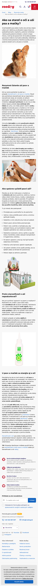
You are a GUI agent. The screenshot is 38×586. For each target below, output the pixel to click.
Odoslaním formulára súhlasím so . (19, 506)
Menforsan (14, 131)
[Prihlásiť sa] (24, 7)
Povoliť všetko (19, 581)
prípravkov (25, 414)
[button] (20, 7)
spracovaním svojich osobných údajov (19, 507)
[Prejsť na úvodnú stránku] (8, 7)
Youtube (16, 532)
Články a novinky (25, 555)
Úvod (3, 12)
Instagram (7, 534)
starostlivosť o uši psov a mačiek (19, 94)
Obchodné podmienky (9, 558)
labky (16, 449)
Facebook (25, 532)
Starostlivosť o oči (8, 436)
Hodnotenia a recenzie (27, 558)
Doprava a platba (8, 549)
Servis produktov (25, 546)
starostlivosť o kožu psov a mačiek (16, 447)
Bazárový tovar (24, 549)
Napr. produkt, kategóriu (15, 22)
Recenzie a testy (19, 12)
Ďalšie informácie (27, 578)
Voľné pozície (6, 555)
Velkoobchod (24, 552)
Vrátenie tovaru (25, 543)
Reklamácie (6, 546)
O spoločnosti (6, 552)
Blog (9, 12)
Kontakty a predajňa (9, 543)
